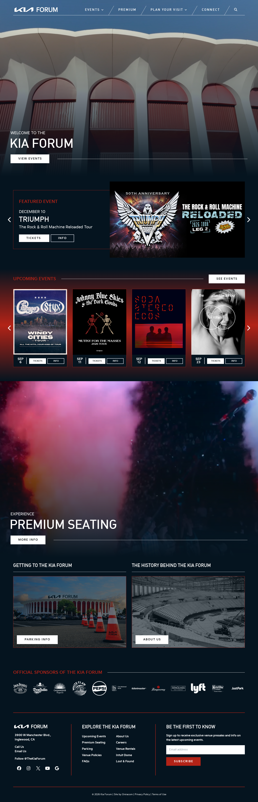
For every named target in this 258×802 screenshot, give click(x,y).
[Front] (30, 726)
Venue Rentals (125, 749)
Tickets (34, 238)
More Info (28, 540)
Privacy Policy (142, 794)
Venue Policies (92, 755)
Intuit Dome (124, 755)
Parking (87, 749)
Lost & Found (125, 761)
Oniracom (127, 794)
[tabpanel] (129, 220)
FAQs (85, 761)
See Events (226, 279)
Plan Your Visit (167, 9)
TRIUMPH (34, 219)
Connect (211, 9)
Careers (121, 742)
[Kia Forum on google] (57, 768)
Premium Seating (93, 742)
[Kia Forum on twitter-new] (38, 768)
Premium (127, 9)
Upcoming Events (34, 278)
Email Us (20, 751)
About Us (122, 736)
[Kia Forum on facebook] (19, 768)
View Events (30, 158)
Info (62, 238)
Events (92, 9)
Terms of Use (159, 794)
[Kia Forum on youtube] (47, 768)
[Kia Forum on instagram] (28, 768)
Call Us (19, 747)
